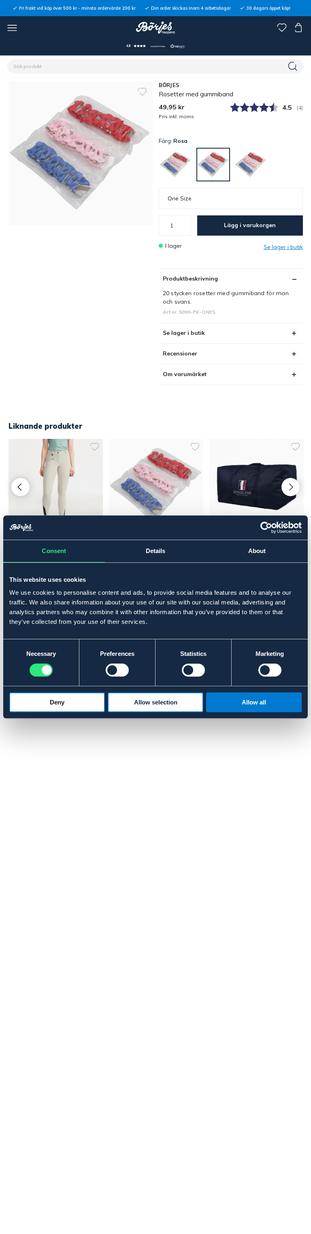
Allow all (254, 702)
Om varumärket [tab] (185, 374)
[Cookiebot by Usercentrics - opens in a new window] (266, 527)
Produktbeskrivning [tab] (190, 278)
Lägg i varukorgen (250, 225)
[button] (155, 46)
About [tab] (257, 550)
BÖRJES (169, 85)
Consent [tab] (54, 550)
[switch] (117, 670)
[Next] (290, 487)
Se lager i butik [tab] (184, 332)
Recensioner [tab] (180, 353)
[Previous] (20, 487)
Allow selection (155, 702)
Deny (57, 702)
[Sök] (293, 66)
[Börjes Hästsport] (155, 27)
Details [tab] (156, 550)
